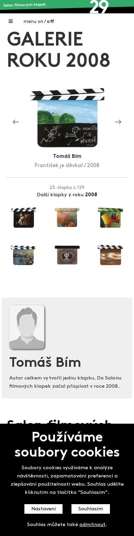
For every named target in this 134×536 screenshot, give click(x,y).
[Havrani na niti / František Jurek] (118, 122)
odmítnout (92, 524)
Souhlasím (90, 509)
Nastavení (43, 509)
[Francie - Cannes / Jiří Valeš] (16, 122)
